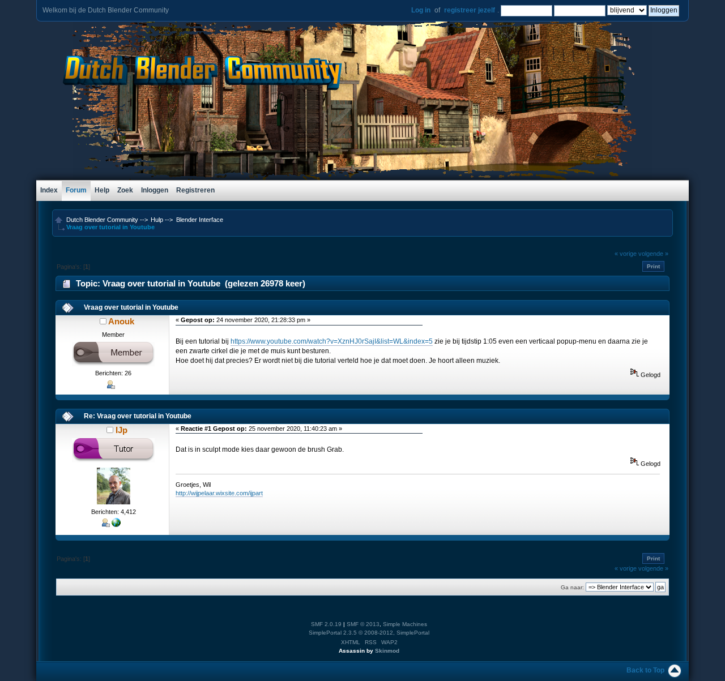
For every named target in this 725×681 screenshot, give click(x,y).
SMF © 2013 (363, 624)
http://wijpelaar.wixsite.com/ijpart (219, 493)
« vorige (626, 253)
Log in (420, 10)
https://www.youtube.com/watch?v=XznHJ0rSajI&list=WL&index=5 (332, 341)
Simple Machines (405, 624)
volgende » (653, 253)
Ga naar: (572, 587)
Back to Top (645, 670)
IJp (121, 430)
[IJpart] (116, 524)
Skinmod (387, 651)
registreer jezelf (469, 10)
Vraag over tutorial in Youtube (131, 307)
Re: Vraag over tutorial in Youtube (137, 416)
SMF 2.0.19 (326, 624)
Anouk (121, 321)
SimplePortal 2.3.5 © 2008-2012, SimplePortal (369, 632)
